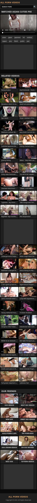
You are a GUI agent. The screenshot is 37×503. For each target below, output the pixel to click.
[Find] (34, 6)
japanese (17, 37)
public (22, 41)
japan (10, 37)
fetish (16, 41)
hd (24, 37)
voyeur (4, 41)
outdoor (29, 37)
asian (4, 37)
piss (10, 41)
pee (28, 41)
